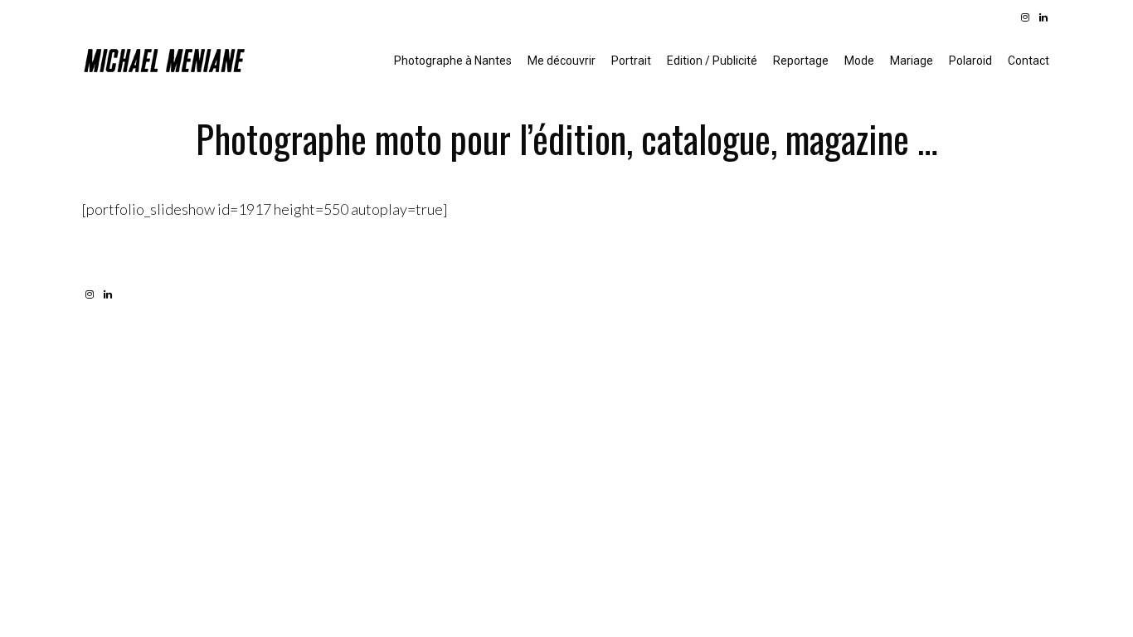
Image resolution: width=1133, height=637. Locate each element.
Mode (859, 60)
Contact (1028, 60)
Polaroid (970, 60)
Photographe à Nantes (453, 60)
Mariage (911, 60)
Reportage (801, 60)
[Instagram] (1025, 17)
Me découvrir (562, 60)
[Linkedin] (1043, 17)
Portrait (631, 60)
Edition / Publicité (712, 60)
